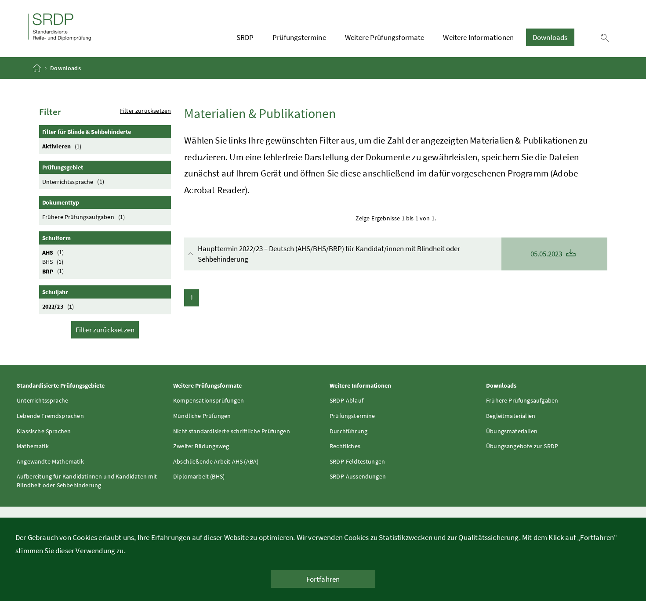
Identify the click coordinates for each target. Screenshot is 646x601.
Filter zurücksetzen (145, 111)
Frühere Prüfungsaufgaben (83, 217)
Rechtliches (345, 446)
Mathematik (33, 446)
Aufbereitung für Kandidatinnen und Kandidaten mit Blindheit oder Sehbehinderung (87, 480)
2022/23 (58, 306)
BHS (53, 262)
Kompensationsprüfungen (208, 400)
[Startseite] (38, 68)
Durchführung (348, 431)
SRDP (245, 37)
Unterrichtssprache (73, 181)
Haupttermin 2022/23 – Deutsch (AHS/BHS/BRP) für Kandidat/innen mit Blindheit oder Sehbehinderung (380, 254)
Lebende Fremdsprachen (50, 416)
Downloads (550, 37)
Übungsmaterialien (511, 431)
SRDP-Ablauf (346, 400)
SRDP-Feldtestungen (357, 461)
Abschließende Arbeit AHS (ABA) (215, 461)
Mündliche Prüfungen (202, 416)
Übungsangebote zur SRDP (522, 446)
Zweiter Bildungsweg (201, 446)
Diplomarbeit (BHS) (199, 476)
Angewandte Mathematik (50, 461)
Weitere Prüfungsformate (385, 37)
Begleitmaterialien (510, 416)
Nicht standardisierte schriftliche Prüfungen (231, 431)
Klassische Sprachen (44, 431)
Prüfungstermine (299, 37)
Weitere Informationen (478, 37)
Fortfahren (323, 579)
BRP (53, 271)
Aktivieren (62, 146)
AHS (53, 252)
